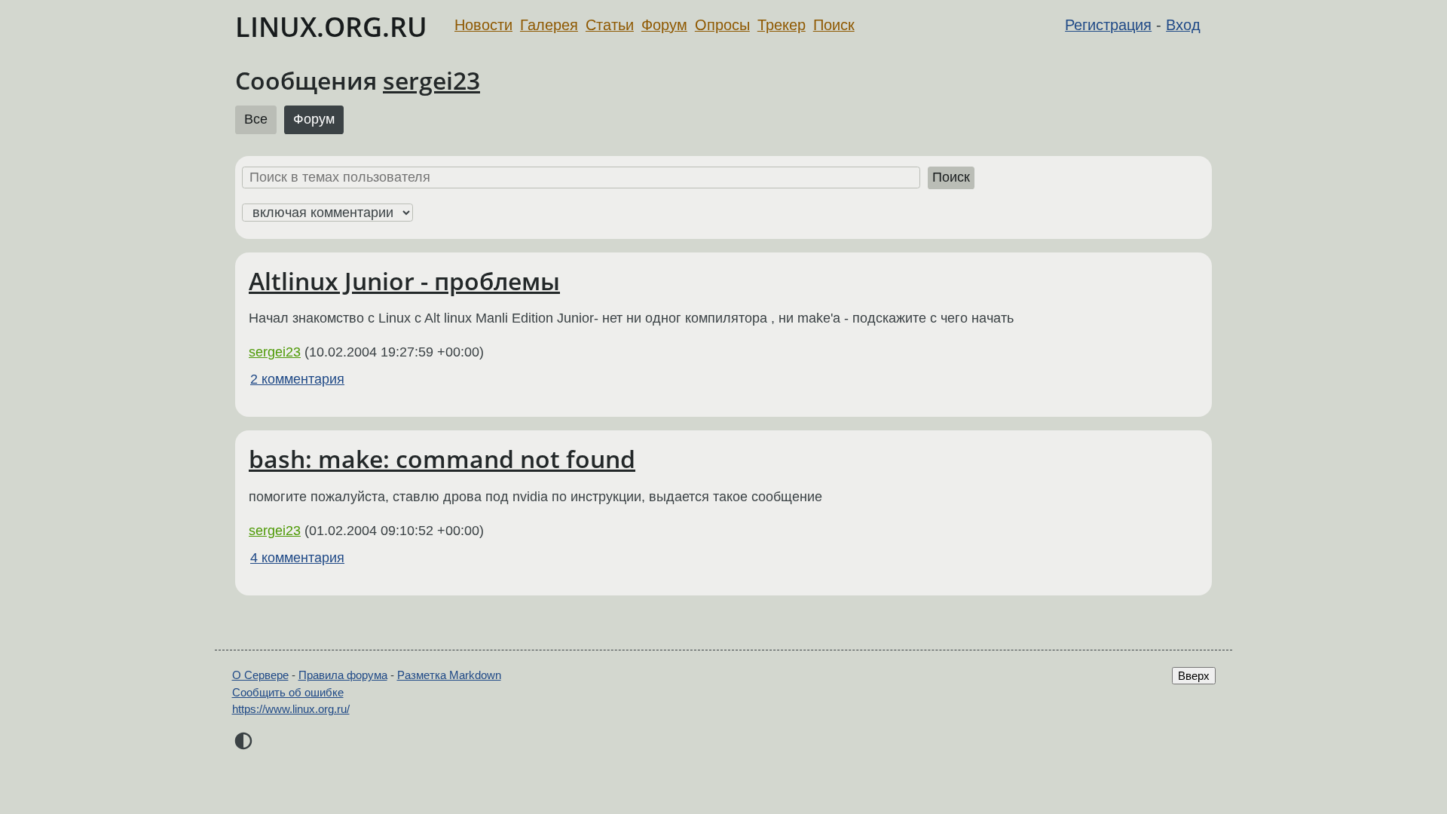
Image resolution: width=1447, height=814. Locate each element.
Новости (483, 25)
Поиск (834, 25)
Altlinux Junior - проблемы (404, 281)
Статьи (610, 25)
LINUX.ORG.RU (331, 26)
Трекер (781, 25)
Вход (1183, 25)
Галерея (549, 25)
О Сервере (260, 675)
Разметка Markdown (449, 675)
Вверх (1194, 675)
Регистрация (1108, 25)
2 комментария (297, 379)
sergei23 (431, 80)
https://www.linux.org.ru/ (291, 708)
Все (256, 119)
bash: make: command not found (442, 458)
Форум (664, 25)
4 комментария (297, 557)
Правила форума (342, 675)
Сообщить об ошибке (288, 692)
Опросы (722, 25)
